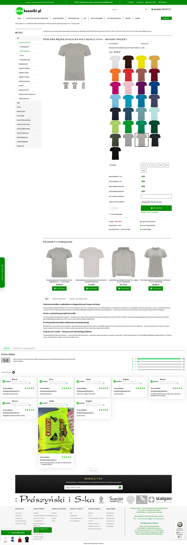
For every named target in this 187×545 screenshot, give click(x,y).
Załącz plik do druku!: (116, 202)
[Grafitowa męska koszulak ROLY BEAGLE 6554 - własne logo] (154, 139)
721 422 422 (145, 519)
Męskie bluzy (23, 64)
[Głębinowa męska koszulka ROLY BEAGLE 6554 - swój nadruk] (128, 113)
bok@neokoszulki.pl (149, 523)
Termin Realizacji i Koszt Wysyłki (43, 515)
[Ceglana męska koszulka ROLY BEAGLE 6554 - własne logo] (141, 74)
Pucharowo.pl (110, 521)
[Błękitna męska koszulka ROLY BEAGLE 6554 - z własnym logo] (115, 100)
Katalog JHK (73, 515)
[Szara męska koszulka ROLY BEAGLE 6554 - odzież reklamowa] (128, 139)
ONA (18, 103)
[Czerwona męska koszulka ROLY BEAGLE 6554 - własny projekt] (128, 74)
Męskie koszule (24, 81)
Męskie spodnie (24, 68)
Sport (21, 85)
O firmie (90, 521)
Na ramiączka (25, 60)
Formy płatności (38, 521)
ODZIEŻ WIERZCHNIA (23, 129)
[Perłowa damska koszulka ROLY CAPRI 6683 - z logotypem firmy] (156, 262)
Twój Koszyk (18, 518)
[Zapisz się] (120, 487)
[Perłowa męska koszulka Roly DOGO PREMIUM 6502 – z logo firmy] (59, 262)
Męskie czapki (24, 73)
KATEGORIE (20, 116)
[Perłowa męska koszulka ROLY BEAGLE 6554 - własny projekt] (141, 140)
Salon (53, 521)
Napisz (132, 2)
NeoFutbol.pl (110, 513)
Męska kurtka (24, 98)
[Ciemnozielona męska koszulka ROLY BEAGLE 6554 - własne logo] (154, 126)
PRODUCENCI (21, 111)
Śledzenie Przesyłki (20, 523)
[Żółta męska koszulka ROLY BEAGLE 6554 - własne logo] (141, 61)
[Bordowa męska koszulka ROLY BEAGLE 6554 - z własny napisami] (154, 74)
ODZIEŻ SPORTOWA (23, 124)
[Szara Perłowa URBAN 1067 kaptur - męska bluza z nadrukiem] (123, 262)
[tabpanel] (107, 320)
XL (161, 165)
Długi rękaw (24, 47)
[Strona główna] (28, 10)
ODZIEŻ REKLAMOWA (23, 120)
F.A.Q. (90, 515)
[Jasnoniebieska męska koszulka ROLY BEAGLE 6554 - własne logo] (141, 113)
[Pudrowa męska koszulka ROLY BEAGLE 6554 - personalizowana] (128, 87)
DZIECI (19, 107)
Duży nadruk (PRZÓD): (116, 191)
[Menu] (183, 522)
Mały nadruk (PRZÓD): (116, 186)
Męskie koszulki (24, 42)
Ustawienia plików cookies (95, 518)
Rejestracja (18, 515)
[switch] (180, 536)
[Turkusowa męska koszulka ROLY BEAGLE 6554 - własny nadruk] (128, 100)
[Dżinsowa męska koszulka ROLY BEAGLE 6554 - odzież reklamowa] (154, 100)
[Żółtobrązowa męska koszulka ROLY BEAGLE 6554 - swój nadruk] (154, 61)
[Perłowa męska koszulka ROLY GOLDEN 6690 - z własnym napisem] (91, 262)
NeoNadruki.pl (110, 518)
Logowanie (18, 513)
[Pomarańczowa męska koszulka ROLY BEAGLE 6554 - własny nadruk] (115, 74)
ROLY (119, 225)
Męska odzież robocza (27, 94)
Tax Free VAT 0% (38, 534)
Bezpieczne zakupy (39, 518)
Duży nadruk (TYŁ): (115, 181)
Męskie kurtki (24, 90)
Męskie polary (24, 77)
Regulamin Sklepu (93, 523)
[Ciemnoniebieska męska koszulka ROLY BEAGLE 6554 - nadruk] (154, 87)
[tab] (47, 299)
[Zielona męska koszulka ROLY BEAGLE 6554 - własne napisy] (141, 126)
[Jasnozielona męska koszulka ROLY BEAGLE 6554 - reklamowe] (128, 126)
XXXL (143, 170)
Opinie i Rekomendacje (94, 529)
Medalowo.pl (110, 523)
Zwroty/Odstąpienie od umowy (41, 530)
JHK (71, 513)
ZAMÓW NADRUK (22, 142)
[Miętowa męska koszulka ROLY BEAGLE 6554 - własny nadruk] (154, 113)
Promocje (20, 146)
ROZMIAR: (112, 165)
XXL (166, 165)
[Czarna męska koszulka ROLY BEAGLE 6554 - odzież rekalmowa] (115, 153)
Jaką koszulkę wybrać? (76, 518)
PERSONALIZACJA (22, 137)
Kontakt (36, 513)
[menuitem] (19, 18)
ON (18, 38)
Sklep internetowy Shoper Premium (94, 543)
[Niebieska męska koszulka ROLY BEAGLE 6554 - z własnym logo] (141, 100)
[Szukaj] (146, 9)
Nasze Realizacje (75, 521)
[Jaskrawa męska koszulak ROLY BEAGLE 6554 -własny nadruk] (115, 126)
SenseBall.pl (109, 526)
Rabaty (54, 518)
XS (143, 165)
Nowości (54, 513)
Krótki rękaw (25, 51)
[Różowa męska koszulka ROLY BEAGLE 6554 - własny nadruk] (115, 87)
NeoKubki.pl (109, 515)
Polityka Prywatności (94, 526)
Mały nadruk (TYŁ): (115, 176)
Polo (22, 55)
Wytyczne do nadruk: (116, 196)
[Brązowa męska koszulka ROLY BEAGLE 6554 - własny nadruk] (128, 61)
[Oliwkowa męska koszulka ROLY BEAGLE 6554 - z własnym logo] (115, 139)
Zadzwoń (140, 2)
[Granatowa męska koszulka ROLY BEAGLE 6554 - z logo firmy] (115, 113)
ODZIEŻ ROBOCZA (22, 133)
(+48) (139, 519)
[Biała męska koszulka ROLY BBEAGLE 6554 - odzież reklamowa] (115, 61)
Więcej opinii (93, 470)
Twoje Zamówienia (20, 521)
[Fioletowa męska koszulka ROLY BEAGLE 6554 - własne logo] (141, 87)
